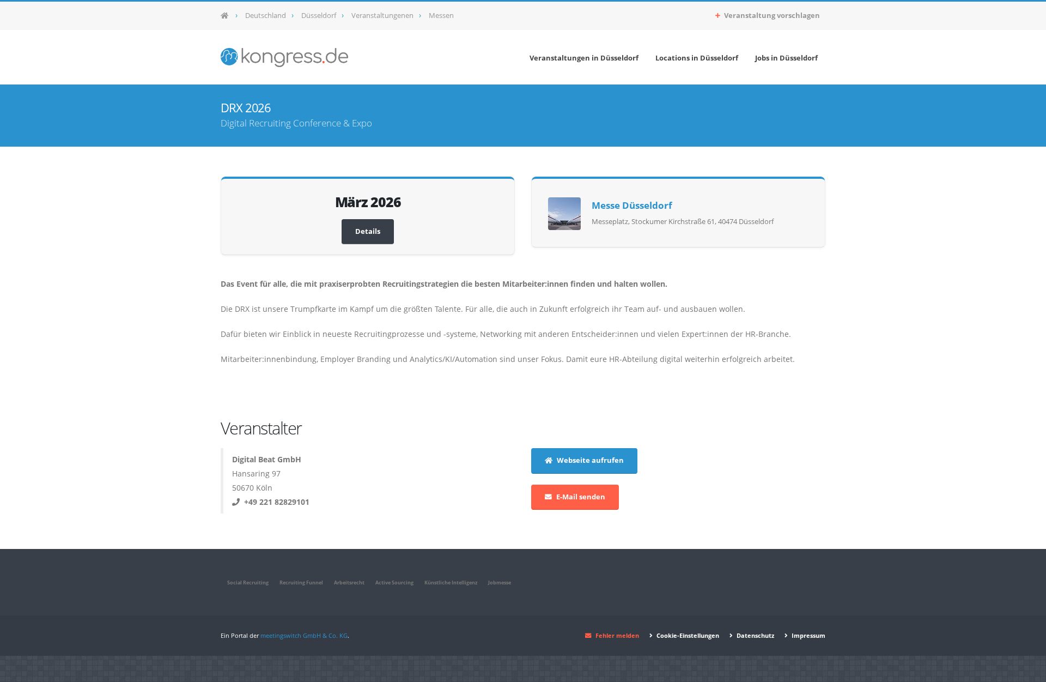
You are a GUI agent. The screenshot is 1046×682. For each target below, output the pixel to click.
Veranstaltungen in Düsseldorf (584, 58)
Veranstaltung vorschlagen (771, 15)
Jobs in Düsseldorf (786, 58)
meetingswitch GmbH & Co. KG (304, 635)
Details (367, 231)
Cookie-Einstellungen (687, 635)
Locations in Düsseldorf (696, 58)
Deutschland (265, 15)
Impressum (807, 635)
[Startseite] (228, 16)
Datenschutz (754, 635)
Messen (441, 15)
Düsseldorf (318, 15)
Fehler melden (617, 635)
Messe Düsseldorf (632, 205)
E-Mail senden (580, 497)
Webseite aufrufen (590, 460)
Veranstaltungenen (382, 15)
